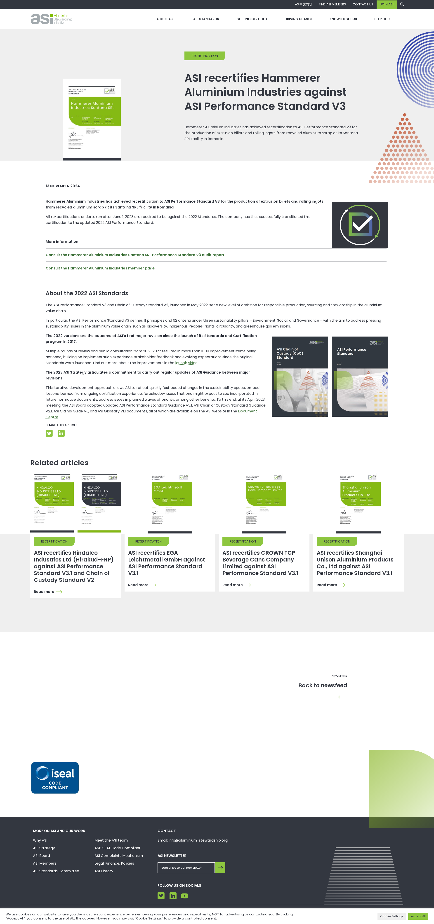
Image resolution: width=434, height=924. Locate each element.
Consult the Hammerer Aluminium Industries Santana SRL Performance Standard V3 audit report (135, 254)
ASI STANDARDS (206, 19)
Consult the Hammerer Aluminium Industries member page (100, 268)
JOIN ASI (387, 4)
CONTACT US (363, 4)
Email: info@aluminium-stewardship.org (193, 840)
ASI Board (41, 855)
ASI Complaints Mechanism (118, 855)
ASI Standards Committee (56, 871)
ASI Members (45, 863)
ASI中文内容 (303, 4)
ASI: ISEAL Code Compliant (117, 848)
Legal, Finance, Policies (114, 863)
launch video (186, 362)
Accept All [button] (418, 916)
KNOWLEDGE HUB (343, 19)
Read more (44, 592)
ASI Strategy (44, 848)
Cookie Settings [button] (391, 916)
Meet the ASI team (111, 840)
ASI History (103, 871)
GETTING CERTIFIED (251, 19)
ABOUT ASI (165, 19)
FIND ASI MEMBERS (332, 4)
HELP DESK (382, 19)
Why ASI (40, 840)
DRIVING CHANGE (298, 19)
